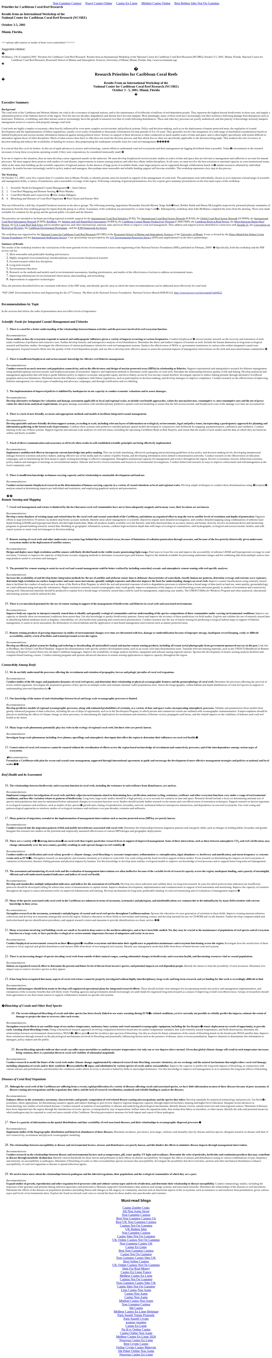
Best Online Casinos (136, 1261)
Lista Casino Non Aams (136, 1290)
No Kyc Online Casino (136, 1329)
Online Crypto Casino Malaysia (136, 1347)
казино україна (136, 1322)
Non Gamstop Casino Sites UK (136, 1257)
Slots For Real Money (136, 1268)
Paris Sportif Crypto (136, 1318)
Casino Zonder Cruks (136, 1207)
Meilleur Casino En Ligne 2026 (136, 1336)
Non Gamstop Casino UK (136, 1243)
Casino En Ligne (126, 3)
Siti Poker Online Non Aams (136, 1351)
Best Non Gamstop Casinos (136, 1250)
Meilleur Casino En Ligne (136, 1275)
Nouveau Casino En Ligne (136, 1340)
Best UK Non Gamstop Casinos (136, 1222)
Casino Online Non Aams (136, 1333)
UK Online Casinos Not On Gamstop (136, 1240)
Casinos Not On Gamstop (136, 1225)
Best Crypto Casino (136, 1343)
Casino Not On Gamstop (136, 1254)
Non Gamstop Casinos (67, 3)
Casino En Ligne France (136, 1272)
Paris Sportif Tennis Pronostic (136, 1315)
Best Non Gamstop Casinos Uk (136, 1218)
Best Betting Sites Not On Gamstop (196, 3)
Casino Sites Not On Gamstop (136, 1236)
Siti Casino (136, 1308)
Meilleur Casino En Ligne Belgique (136, 1311)
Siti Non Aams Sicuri (136, 1211)
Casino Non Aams (136, 1293)
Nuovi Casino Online (98, 3)
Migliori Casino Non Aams (136, 1300)
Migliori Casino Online (155, 3)
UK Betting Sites (136, 1229)
